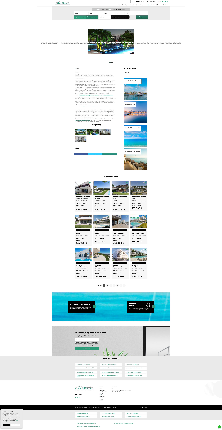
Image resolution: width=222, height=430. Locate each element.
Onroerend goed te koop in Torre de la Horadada (134, 368)
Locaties (101, 399)
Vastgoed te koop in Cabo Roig (83, 364)
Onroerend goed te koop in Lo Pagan (134, 372)
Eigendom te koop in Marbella (133, 364)
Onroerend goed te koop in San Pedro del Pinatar (85, 376)
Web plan (114, 407)
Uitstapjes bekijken (134, 4)
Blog (101, 394)
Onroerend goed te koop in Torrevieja (134, 375)
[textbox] (82, 13)
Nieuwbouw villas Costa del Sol (83, 416)
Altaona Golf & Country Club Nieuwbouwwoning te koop (88, 426)
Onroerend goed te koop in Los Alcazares (110, 372)
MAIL (109, 154)
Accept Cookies (7, 424)
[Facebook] (162, 1)
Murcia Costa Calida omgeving (133, 413)
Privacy (98, 407)
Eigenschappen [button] (125, 4)
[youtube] (165, 1)
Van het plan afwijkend (118, 9)
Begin (119, 4)
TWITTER (95, 154)
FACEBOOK (81, 154)
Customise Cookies (15, 424)
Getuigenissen (143, 4)
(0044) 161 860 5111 (151, 1)
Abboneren (87, 348)
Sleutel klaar (104, 9)
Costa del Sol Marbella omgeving (108, 413)
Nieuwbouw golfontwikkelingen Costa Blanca (86, 423)
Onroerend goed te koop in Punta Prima (85, 372)
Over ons (101, 393)
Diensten (101, 397)
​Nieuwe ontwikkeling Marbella (108, 416)
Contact (153, 4)
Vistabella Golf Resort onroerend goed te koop (123, 423)
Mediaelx (145, 407)
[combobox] (81, 13)
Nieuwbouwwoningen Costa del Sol (134, 416)
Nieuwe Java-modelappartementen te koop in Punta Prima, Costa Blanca (96, 95)
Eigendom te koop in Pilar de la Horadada (85, 367)
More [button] (149, 4)
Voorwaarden (104, 407)
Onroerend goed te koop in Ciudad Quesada (111, 367)
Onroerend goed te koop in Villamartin (110, 375)
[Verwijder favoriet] (90, 183)
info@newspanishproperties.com (82, 120)
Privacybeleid (77, 344)
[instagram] (167, 1)
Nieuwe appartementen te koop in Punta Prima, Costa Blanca (93, 106)
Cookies (109, 407)
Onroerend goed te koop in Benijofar (109, 364)
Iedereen (127, 72)
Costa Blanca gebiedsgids (82, 413)
